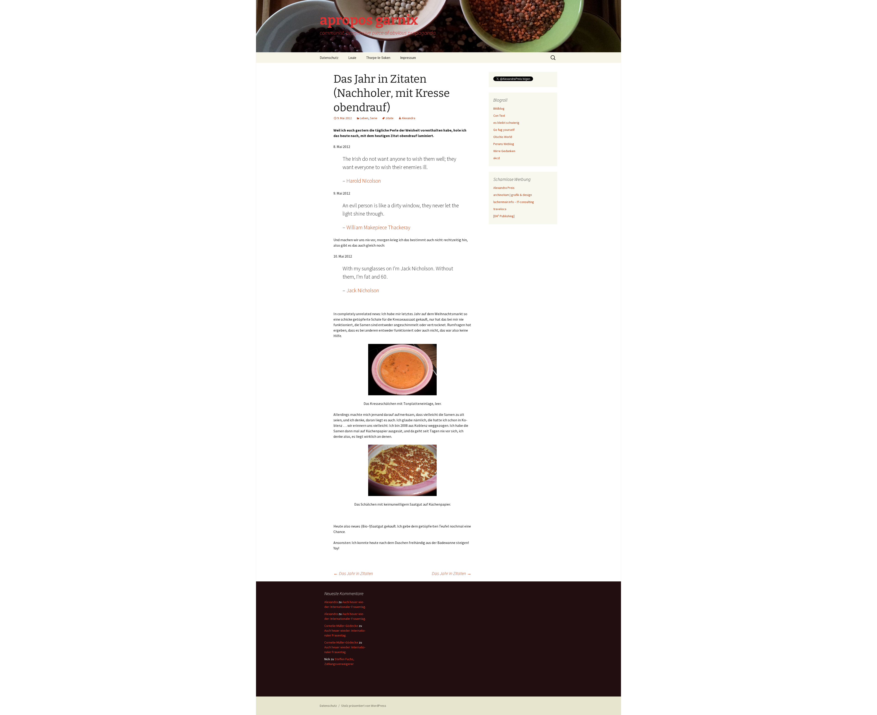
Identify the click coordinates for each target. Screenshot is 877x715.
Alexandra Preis (504, 188)
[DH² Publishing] (504, 216)
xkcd (496, 158)
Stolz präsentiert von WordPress (363, 706)
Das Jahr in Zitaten (353, 573)
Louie (352, 57)
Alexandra (408, 118)
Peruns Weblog (503, 144)
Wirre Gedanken (504, 151)
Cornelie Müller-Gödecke (341, 626)
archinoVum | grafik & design (512, 195)
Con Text (499, 115)
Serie (373, 118)
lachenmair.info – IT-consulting (513, 202)
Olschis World (502, 137)
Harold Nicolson (363, 180)
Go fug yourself (504, 130)
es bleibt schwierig (506, 123)
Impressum (408, 57)
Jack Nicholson (362, 290)
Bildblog (499, 108)
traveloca (499, 209)
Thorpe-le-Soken (378, 57)
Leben (364, 118)
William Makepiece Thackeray (378, 227)
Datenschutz (329, 57)
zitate (390, 118)
